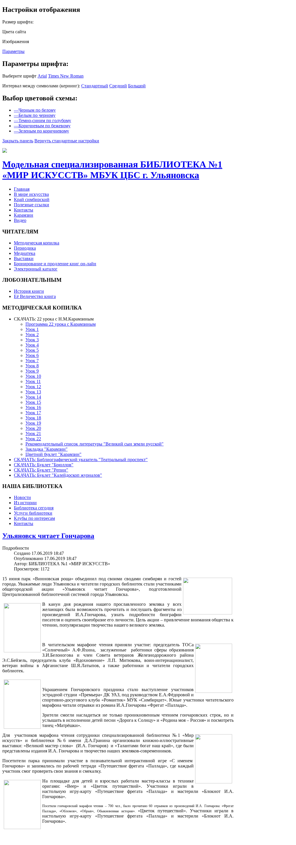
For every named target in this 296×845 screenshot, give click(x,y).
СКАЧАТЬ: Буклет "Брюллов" (43, 464)
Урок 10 (33, 376)
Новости (22, 497)
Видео (20, 220)
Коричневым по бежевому (42, 125)
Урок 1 (32, 329)
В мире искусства (31, 194)
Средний (118, 85)
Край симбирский (31, 199)
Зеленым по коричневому (41, 130)
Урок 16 (33, 407)
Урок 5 (32, 350)
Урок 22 (33, 438)
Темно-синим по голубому (42, 120)
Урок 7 (32, 360)
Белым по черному (35, 115)
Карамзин (23, 215)
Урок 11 (33, 381)
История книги (29, 291)
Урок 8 (32, 365)
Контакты (23, 209)
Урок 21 (33, 433)
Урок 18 (33, 417)
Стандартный (94, 85)
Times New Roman (66, 75)
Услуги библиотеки (33, 513)
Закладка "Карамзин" (46, 449)
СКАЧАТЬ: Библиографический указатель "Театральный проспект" (81, 459)
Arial (42, 75)
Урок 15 (33, 402)
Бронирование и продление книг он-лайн (55, 263)
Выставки (24, 258)
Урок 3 (32, 339)
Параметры (13, 51)
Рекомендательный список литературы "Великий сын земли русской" (94, 443)
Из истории (25, 502)
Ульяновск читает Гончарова (48, 536)
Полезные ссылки (31, 204)
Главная (21, 189)
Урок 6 (32, 355)
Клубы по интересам (34, 518)
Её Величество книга (35, 296)
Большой (137, 85)
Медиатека (24, 253)
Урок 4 (32, 345)
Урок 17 (33, 412)
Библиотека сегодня (33, 507)
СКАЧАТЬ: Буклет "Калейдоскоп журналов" (58, 475)
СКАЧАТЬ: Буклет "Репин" (41, 469)
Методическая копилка (36, 242)
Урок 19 (33, 423)
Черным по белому (35, 110)
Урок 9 (32, 371)
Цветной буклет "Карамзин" (53, 454)
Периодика (25, 248)
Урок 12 (33, 386)
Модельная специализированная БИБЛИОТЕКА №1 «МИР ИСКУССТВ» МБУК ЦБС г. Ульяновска (112, 169)
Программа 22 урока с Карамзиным (60, 324)
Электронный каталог (36, 268)
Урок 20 (33, 428)
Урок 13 (33, 391)
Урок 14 (33, 397)
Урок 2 (32, 334)
